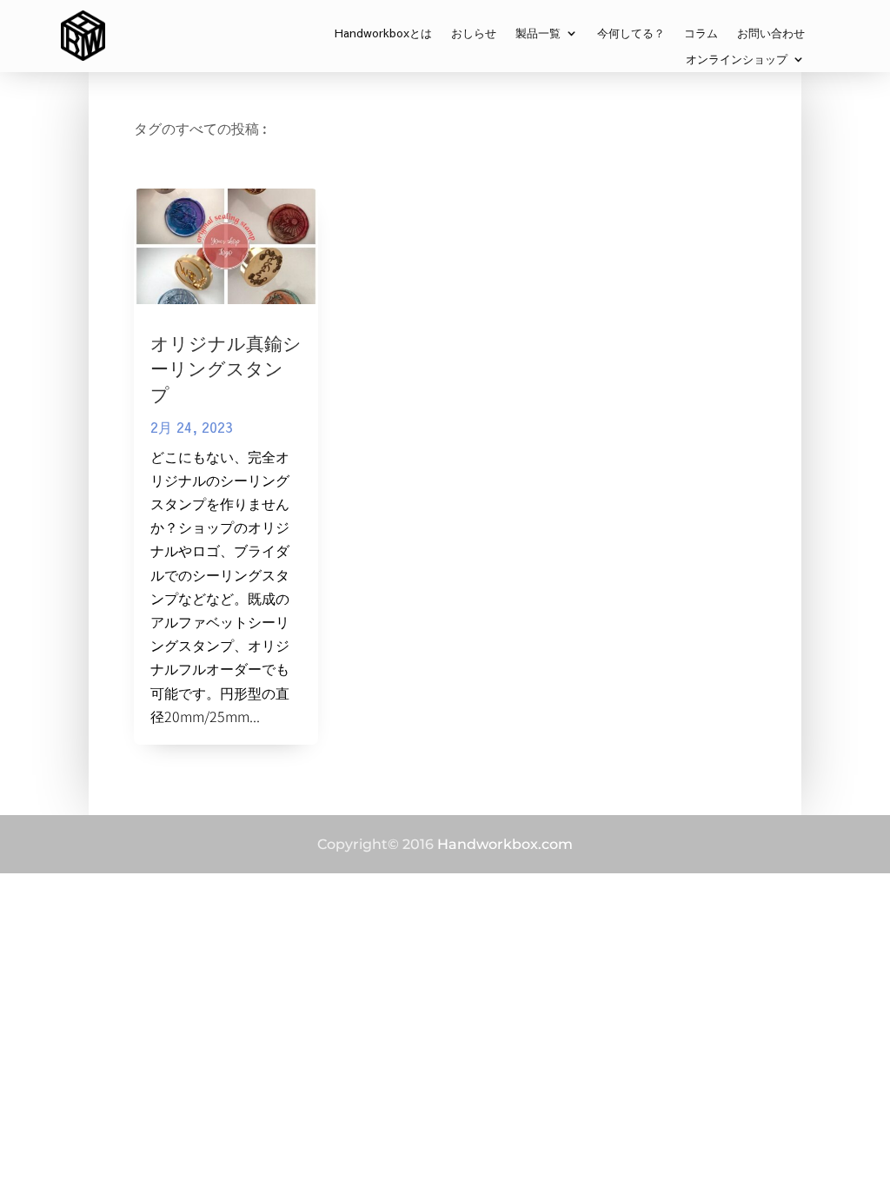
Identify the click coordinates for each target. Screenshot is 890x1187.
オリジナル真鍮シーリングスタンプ (226, 368)
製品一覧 (538, 34)
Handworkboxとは (383, 34)
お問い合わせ (771, 34)
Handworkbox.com (505, 844)
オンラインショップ (736, 60)
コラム (701, 34)
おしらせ (473, 34)
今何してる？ (631, 34)
